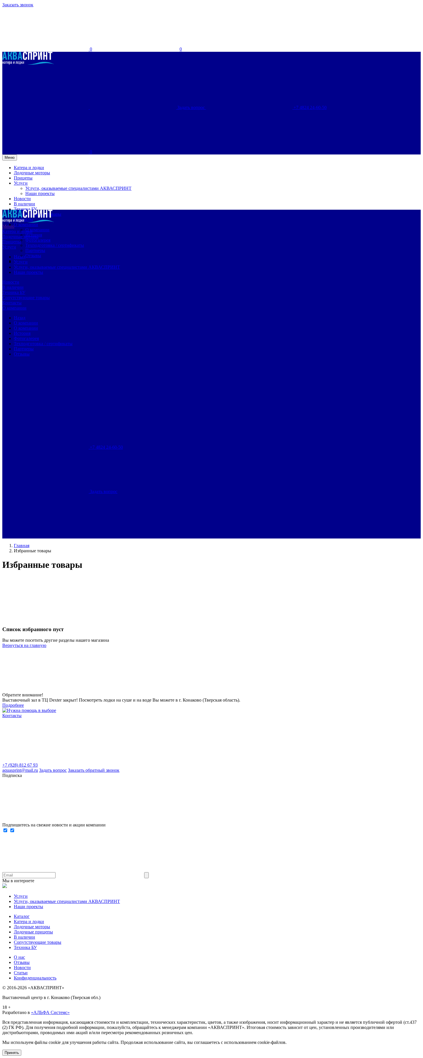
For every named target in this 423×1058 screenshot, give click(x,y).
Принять (12, 1053)
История (22, 333)
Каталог (22, 916)
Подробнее (13, 705)
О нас (19, 957)
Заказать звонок (17, 4)
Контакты (12, 302)
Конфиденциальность (35, 977)
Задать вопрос (53, 770)
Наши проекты (28, 272)
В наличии (13, 287)
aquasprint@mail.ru (20, 770)
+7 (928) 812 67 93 (20, 765)
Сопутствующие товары (26, 297)
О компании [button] (26, 224)
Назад (19, 256)
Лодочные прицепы (33, 931)
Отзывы (33, 255)
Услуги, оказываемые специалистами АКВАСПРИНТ (67, 267)
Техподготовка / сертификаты (54, 245)
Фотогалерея (37, 240)
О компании (37, 229)
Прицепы (11, 241)
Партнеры (35, 250)
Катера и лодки (17, 231)
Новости (10, 282)
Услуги (9, 247)
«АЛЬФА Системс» (50, 1012)
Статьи (21, 972)
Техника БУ (13, 292)
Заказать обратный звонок (93, 770)
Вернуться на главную (24, 645)
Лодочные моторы (20, 236)
